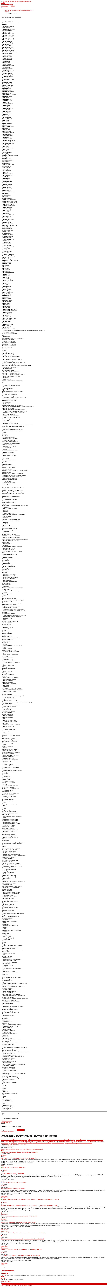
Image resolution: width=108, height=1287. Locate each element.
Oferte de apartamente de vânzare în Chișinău (13, 1188)
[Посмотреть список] (1, 1150)
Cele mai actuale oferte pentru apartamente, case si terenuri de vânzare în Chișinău (22, 1239)
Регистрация (4, 6)
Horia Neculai (4, 1197)
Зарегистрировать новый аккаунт (14, 1285)
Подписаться (20, 1130)
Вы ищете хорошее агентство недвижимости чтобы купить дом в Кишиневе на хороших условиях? (29, 1205)
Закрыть (7, 1122)
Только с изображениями (11, 1118)
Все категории (5, 1131)
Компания (11, 1146)
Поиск (2, 1122)
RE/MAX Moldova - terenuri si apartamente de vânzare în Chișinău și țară (20, 1255)
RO (2, 3)
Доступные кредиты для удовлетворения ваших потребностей (19, 1158)
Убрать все (22, 1144)
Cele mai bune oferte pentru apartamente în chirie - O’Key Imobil (18, 1222)
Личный (5, 1146)
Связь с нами (28, 1285)
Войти (13, 6)
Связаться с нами (6, 1281)
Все (2, 1146)
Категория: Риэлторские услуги (10, 1144)
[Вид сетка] (3, 1150)
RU (4, 3)
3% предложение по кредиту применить (12, 1173)
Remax (2, 1264)
